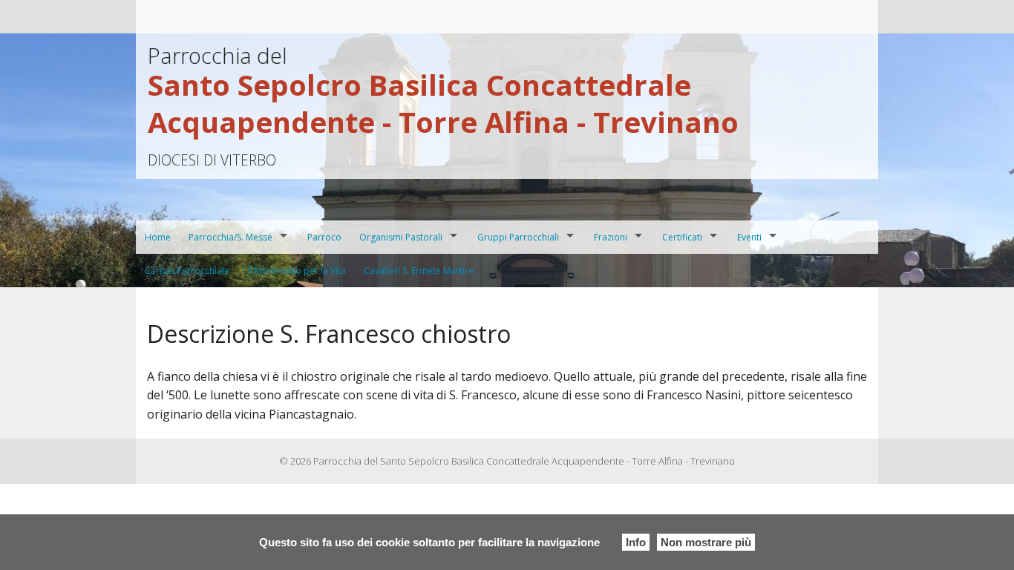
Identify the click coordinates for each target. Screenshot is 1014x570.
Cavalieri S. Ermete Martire (419, 270)
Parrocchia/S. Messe (230, 237)
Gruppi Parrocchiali (518, 237)
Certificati (682, 237)
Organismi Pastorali (400, 237)
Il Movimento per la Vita (296, 270)
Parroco (324, 237)
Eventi (749, 237)
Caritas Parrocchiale (187, 270)
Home (158, 237)
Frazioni (610, 237)
